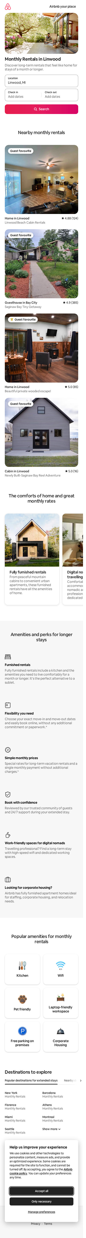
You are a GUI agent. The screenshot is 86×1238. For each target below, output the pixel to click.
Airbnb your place (62, 6)
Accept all (41, 1191)
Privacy (35, 1224)
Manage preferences (41, 1212)
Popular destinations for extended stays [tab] (31, 1080)
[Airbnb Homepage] (8, 6)
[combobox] (41, 82)
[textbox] (23, 96)
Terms (48, 1224)
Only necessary (42, 1201)
